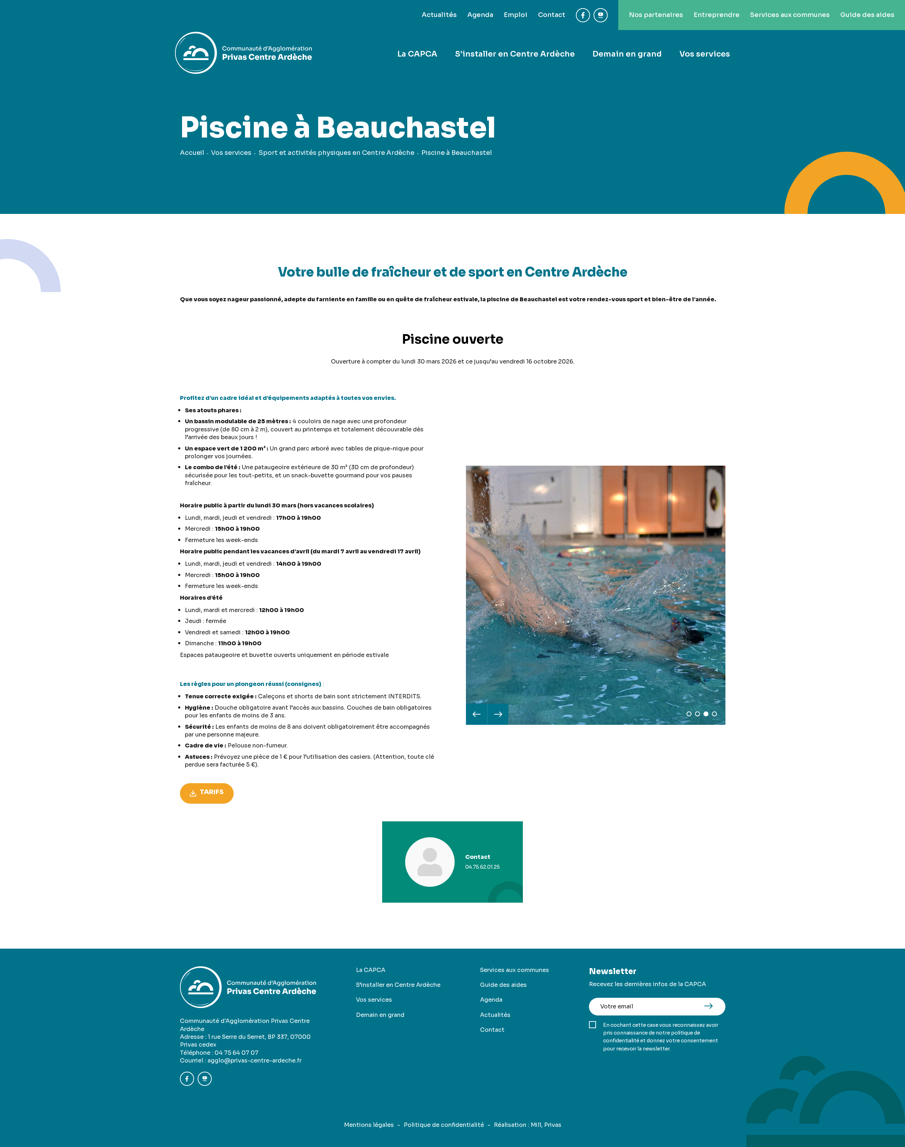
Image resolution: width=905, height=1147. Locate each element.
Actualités (439, 15)
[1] (689, 713)
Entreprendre (717, 15)
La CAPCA (417, 54)
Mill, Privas (546, 1125)
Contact (551, 15)
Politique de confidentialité (444, 1125)
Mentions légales (369, 1125)
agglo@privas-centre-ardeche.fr (255, 1060)
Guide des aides (867, 15)
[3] (705, 713)
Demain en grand (627, 54)
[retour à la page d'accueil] (243, 54)
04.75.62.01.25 (482, 867)
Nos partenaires (656, 15)
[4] (714, 713)
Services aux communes (790, 15)
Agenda (480, 15)
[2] (697, 713)
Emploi (515, 15)
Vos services (704, 54)
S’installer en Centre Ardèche (515, 54)
